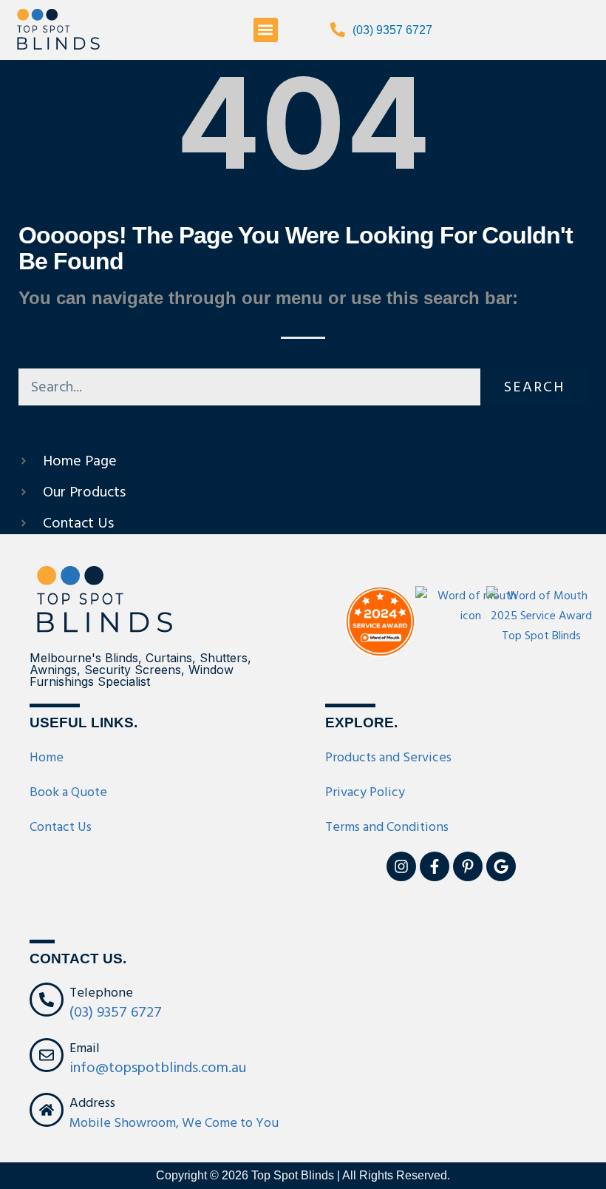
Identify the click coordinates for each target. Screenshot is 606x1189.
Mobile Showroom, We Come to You (174, 1123)
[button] (265, 30)
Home (47, 757)
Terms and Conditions (387, 827)
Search (534, 387)
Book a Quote (68, 792)
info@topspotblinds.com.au (157, 1067)
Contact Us (61, 827)
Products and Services (388, 757)
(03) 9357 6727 (392, 30)
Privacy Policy (365, 792)
